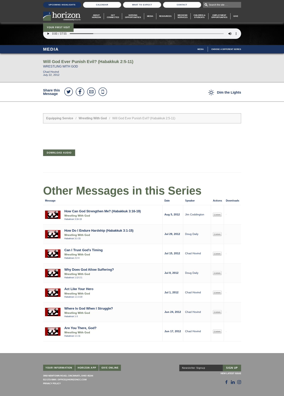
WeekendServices (183, 16)
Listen (217, 214)
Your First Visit (58, 27)
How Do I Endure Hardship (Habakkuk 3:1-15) (98, 230)
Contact (182, 5)
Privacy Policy (52, 383)
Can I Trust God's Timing (83, 250)
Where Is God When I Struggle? (88, 308)
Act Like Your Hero (78, 289)
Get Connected (113, 16)
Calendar (102, 5)
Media (150, 16)
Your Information (58, 367)
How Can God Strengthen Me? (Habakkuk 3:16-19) (102, 211)
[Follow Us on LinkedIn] (233, 382)
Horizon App (87, 367)
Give (235, 16)
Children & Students (199, 16)
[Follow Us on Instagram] (239, 382)
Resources (165, 16)
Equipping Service (59, 118)
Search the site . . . (218, 4)
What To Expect (142, 5)
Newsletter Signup (193, 368)
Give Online (110, 367)
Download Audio (59, 152)
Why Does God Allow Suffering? (89, 269)
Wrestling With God (93, 118)
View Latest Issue (230, 373)
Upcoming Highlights (62, 5)
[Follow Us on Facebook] (226, 382)
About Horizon (96, 16)
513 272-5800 (49, 379)
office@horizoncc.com (72, 379)
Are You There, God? (80, 328)
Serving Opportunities (133, 16)
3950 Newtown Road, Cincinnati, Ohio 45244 (68, 376)
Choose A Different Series (226, 49)
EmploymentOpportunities (219, 16)
